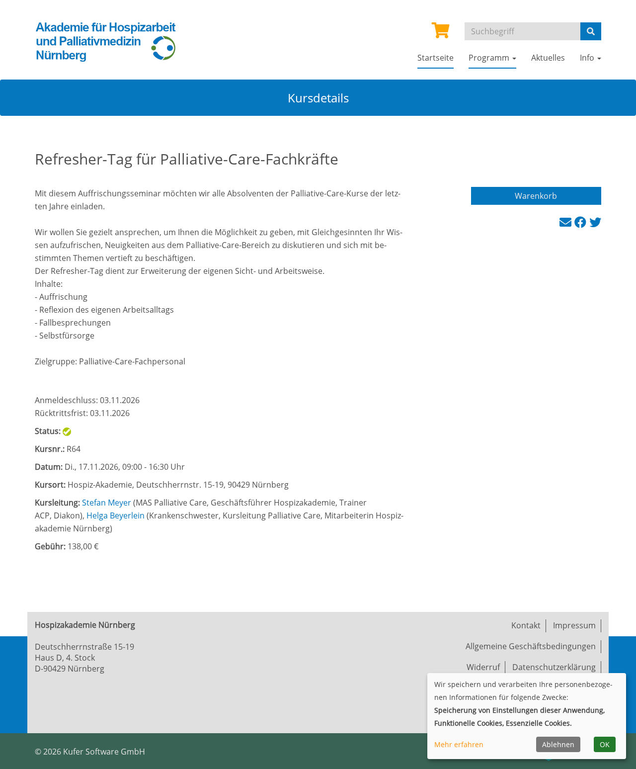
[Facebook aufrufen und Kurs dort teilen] (581, 222)
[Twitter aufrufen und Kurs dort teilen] (595, 222)
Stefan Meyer (106, 502)
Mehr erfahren (458, 744)
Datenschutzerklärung (554, 667)
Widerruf (483, 667)
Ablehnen (558, 744)
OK (605, 744)
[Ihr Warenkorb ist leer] (441, 33)
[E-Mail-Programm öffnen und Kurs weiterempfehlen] (566, 222)
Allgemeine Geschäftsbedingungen (531, 646)
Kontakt (526, 625)
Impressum (574, 625)
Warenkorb (536, 195)
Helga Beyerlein (115, 515)
